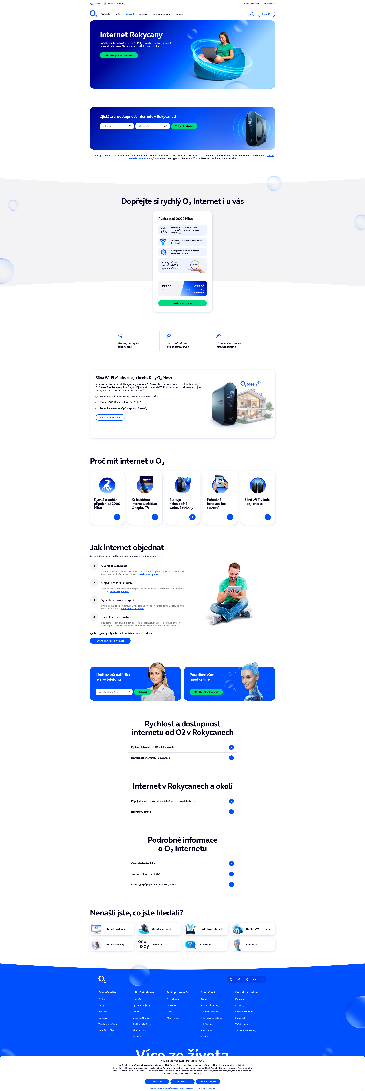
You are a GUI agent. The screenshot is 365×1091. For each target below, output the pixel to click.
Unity (169, 1011)
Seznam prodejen (244, 1011)
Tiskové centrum (209, 1011)
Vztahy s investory (210, 1005)
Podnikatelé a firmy (116, 3)
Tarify (101, 1005)
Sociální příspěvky (142, 1024)
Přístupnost (207, 1030)
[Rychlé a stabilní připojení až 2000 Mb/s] (107, 498)
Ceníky (136, 1011)
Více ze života (140, 1030)
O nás (204, 999)
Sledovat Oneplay (252, 3)
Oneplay (102, 1017)
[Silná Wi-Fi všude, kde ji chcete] (257, 498)
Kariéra (205, 1036)
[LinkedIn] (262, 979)
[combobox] (117, 126)
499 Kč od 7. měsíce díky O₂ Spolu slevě (194, 291)
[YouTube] (254, 979)
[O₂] (93, 13)
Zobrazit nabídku (184, 126)
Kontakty (240, 1005)
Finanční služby (106, 1030)
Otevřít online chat (208, 691)
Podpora (239, 999)
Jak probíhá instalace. (132, 608)
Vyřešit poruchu (243, 1024)
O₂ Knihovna (269, 3)
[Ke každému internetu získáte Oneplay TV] (144, 498)
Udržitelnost (207, 1024)
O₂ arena (171, 1005)
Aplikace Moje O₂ (141, 1005)
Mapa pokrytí (242, 1017)
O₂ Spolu (102, 999)
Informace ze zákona (211, 1017)
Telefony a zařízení (107, 1024)
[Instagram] (231, 979)
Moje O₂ (137, 999)
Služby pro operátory (245, 1030)
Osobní (96, 3)
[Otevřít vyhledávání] (252, 14)
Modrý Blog (173, 1017)
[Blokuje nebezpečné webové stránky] (182, 498)
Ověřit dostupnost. (149, 574)
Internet (102, 1011)
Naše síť (137, 1036)
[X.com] (246, 979)
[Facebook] (239, 979)
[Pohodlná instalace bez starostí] (220, 498)
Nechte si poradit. (119, 591)
